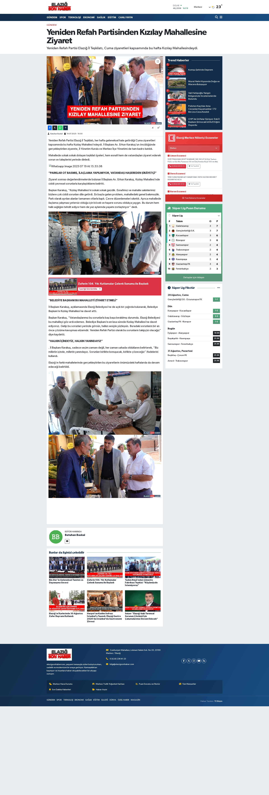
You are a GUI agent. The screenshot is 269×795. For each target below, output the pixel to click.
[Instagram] (194, 661)
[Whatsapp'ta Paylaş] (60, 128)
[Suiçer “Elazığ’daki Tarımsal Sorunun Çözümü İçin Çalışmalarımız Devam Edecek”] (143, 601)
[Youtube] (199, 661)
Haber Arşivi (101, 690)
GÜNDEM (52, 17)
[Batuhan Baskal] (55, 537)
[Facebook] (183, 661)
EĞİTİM (112, 17)
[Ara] (217, 17)
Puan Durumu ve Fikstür (149, 684)
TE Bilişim (218, 701)
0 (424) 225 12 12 (178, 184)
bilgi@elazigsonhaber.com (122, 664)
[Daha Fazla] (65, 128)
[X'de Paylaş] (54, 128)
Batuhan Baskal (56, 134)
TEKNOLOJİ (74, 17)
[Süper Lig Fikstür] (218, 288)
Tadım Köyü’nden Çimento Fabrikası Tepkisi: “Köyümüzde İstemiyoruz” (141, 582)
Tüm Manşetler (189, 684)
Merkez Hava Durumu (62, 684)
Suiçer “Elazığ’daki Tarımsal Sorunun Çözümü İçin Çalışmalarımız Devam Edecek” (141, 616)
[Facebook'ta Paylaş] (50, 128)
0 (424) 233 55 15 (178, 166)
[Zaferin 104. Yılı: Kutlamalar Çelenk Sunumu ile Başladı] (105, 567)
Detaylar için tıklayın (193, 277)
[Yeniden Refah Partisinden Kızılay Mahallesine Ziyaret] (105, 90)
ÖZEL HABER (123, 700)
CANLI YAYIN (125, 17)
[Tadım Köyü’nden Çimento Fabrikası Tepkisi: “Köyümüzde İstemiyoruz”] (143, 567)
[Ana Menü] (220, 17)
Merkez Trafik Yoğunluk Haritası (110, 684)
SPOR (63, 17)
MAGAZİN (135, 700)
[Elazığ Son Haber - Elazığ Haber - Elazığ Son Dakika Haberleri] (59, 7)
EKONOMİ (89, 17)
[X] (188, 661)
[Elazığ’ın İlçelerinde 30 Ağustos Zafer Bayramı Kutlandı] (67, 601)
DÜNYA (113, 700)
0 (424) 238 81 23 (118, 659)
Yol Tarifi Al (195, 166)
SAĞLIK (101, 17)
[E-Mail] (67, 541)
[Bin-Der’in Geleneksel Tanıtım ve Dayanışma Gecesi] (67, 567)
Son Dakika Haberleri (61, 690)
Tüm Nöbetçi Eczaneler (195, 198)
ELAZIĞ (104, 700)
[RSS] (204, 661)
